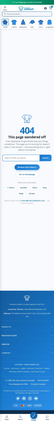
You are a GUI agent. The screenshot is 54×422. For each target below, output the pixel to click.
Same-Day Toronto (38, 371)
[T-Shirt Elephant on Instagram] (30, 398)
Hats (45, 187)
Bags (21, 193)
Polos (35, 187)
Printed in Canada (38, 384)
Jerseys (32, 193)
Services (6, 344)
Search (45, 158)
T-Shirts (10, 187)
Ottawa (47, 368)
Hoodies (23, 187)
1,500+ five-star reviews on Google (20, 380)
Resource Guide (9, 335)
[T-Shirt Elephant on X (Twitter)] (18, 398)
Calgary (23, 368)
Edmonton (39, 368)
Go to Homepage (27, 174)
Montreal (30, 368)
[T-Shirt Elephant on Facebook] (24, 398)
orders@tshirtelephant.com (33, 201)
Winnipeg (12, 371)
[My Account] (45, 8)
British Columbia (23, 371)
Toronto (7, 368)
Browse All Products (27, 167)
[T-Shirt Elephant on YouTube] (36, 398)
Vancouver (15, 368)
